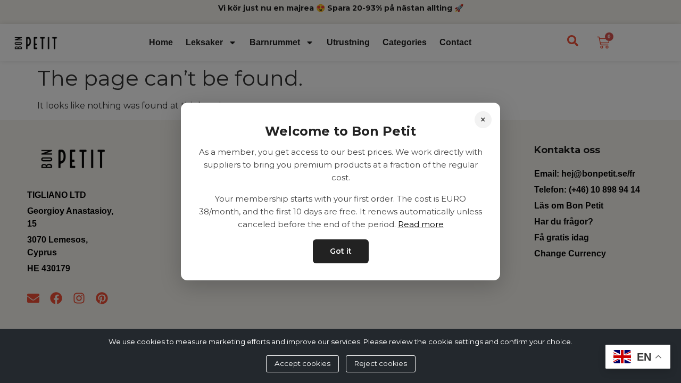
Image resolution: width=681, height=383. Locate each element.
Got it (341, 251)
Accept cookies (302, 363)
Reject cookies (380, 363)
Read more (421, 224)
